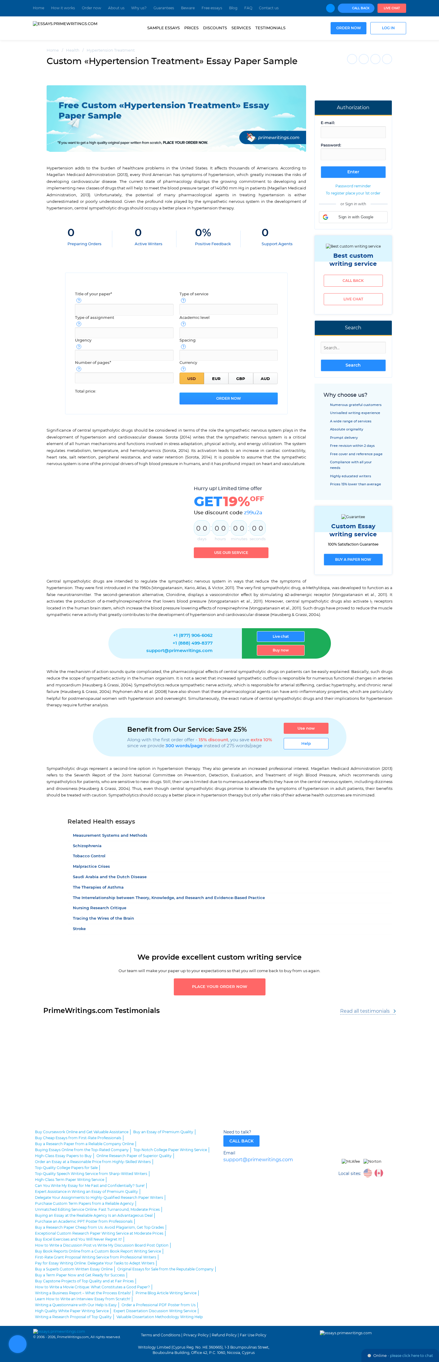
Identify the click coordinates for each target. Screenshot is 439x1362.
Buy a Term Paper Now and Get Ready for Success (80, 1275)
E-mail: (328, 123)
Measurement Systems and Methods (110, 836)
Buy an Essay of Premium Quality (163, 1132)
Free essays (212, 8)
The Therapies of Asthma (98, 888)
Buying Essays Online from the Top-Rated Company (82, 1150)
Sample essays (163, 28)
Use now (306, 728)
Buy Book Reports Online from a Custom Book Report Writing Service (98, 1251)
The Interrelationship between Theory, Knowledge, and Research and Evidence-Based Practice (169, 898)
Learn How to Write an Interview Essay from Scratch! (82, 1299)
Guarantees (164, 8)
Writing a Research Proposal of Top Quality (73, 1317)
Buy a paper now (353, 559)
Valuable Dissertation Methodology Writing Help (159, 1317)
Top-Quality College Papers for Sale (66, 1168)
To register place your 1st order (353, 193)
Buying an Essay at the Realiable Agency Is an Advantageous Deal (94, 1215)
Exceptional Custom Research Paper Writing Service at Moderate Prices (99, 1233)
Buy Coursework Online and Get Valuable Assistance (81, 1132)
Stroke (79, 929)
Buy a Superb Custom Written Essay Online (74, 1269)
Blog (233, 8)
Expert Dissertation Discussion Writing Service (154, 1311)
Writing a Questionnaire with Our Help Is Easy (76, 1305)
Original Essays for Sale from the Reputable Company (165, 1269)
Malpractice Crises (91, 867)
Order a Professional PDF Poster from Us (159, 1305)
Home (38, 8)
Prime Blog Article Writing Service (166, 1293)
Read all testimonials (365, 1011)
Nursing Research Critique (99, 908)
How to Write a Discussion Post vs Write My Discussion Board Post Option (101, 1245)
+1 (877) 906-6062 (193, 635)
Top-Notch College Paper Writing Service (170, 1150)
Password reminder (353, 186)
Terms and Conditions (160, 1335)
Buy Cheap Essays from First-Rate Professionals (78, 1138)
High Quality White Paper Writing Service (72, 1311)
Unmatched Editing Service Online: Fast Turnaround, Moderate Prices (97, 1209)
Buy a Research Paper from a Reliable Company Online (84, 1144)
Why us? (139, 8)
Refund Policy (224, 1335)
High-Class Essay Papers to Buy (63, 1156)
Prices (191, 28)
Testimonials (270, 28)
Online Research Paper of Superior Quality (134, 1156)
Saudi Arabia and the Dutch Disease (110, 877)
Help (306, 744)
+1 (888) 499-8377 (193, 643)
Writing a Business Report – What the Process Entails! (83, 1293)
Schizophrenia (87, 846)
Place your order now (219, 987)
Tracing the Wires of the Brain (103, 919)
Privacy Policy (196, 1335)
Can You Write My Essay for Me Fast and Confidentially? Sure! (90, 1185)
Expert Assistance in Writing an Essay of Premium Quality (86, 1191)
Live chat (392, 8)
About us (116, 8)
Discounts (215, 28)
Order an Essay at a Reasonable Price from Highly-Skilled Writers (93, 1162)
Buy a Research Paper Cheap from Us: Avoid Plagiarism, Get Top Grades (99, 1227)
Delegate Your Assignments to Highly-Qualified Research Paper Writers (99, 1197)
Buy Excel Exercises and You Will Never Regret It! (78, 1239)
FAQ (248, 8)
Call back (353, 280)
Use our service (231, 553)
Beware (188, 8)
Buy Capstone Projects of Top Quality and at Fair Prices (84, 1281)
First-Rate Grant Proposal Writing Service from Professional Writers (95, 1257)
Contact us (269, 8)
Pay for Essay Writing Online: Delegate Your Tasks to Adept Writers (94, 1263)
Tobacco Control (89, 856)
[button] (353, 217)
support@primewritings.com (179, 650)
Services (241, 28)
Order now (91, 8)
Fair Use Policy (253, 1335)
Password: (331, 145)
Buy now (281, 650)
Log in (388, 28)
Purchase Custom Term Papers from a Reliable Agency (84, 1203)
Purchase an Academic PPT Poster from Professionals (84, 1221)
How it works (63, 8)
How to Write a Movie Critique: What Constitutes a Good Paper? (92, 1287)
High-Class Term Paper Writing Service (69, 1180)
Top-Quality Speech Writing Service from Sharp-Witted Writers (91, 1174)
